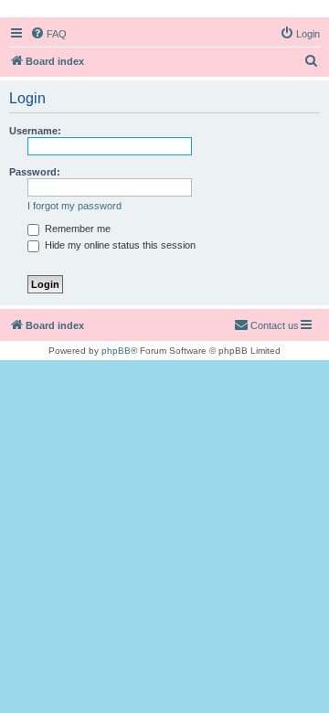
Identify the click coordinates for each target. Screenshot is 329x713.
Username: (35, 130)
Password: (34, 171)
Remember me (76, 228)
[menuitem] (48, 34)
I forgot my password (74, 205)
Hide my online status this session (119, 244)
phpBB (116, 351)
